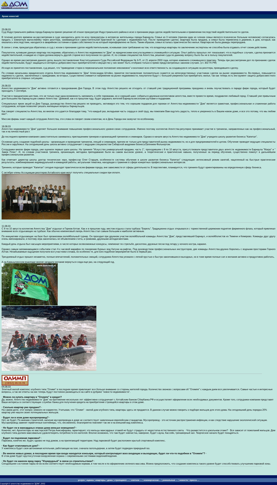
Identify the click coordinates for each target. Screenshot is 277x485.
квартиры (100, 480)
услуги (81, 480)
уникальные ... (170, 480)
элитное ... (136, 480)
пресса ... (194, 480)
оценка (90, 480)
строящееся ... (121, 480)
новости (183, 480)
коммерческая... (152, 480)
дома (110, 480)
